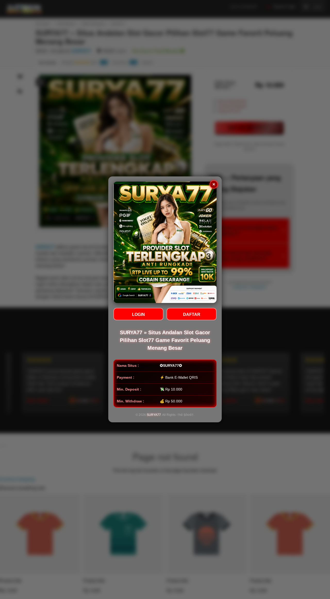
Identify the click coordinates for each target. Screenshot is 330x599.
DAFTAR (191, 315)
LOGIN (138, 315)
